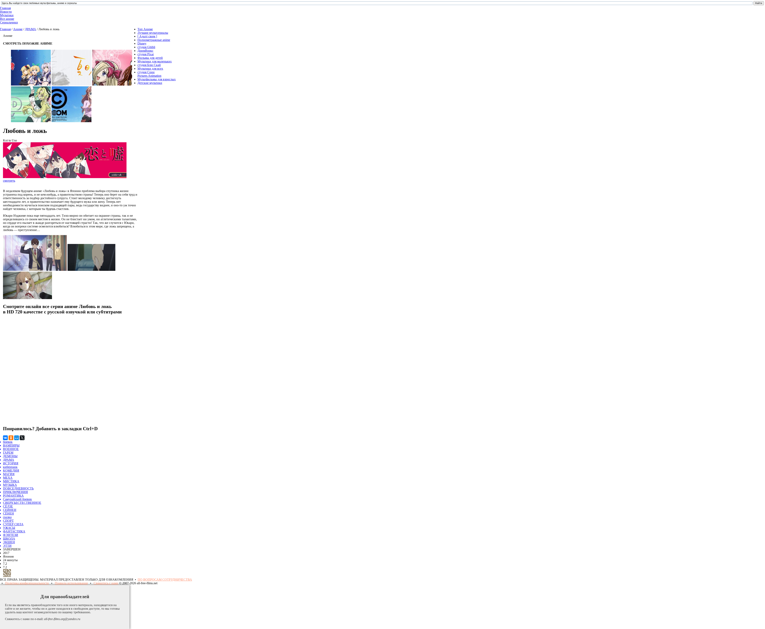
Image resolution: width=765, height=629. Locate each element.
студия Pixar (145, 54)
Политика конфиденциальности (27, 583)
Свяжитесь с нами (106, 583)
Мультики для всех (150, 68)
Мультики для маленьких (154, 61)
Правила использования (71, 583)
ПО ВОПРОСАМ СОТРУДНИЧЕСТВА (165, 579)
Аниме (18, 29)
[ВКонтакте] (5, 437)
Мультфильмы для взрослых (156, 79)
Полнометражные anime (153, 40)
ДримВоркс (145, 50)
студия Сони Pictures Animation (149, 73)
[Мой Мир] (16, 437)
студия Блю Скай (149, 65)
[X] (22, 437)
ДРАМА (30, 29)
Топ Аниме (145, 29)
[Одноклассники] (11, 437)
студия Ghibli (146, 47)
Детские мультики (149, 83)
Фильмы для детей (150, 57)
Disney (141, 43)
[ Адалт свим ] (147, 36)
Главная (5, 29)
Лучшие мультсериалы (152, 32)
